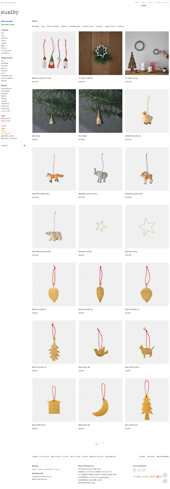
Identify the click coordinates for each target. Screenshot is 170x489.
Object (4, 80)
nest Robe (5, 91)
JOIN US (143, 2)
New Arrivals (7, 21)
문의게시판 (150, 456)
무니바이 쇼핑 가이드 (9, 3)
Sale (3, 116)
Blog (3, 131)
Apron (3, 68)
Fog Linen (5, 108)
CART (151, 2)
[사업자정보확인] (103, 477)
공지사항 (142, 456)
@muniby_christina (9, 138)
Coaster (99, 26)
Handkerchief (6, 75)
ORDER (158, 2)
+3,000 (144, 5)
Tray (3, 73)
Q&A (3, 128)
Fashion (121, 26)
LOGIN (136, 2)
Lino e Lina (5, 111)
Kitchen (4, 65)
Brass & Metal (7, 78)
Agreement (49, 469)
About (35, 469)
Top (2, 35)
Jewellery (5, 53)
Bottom (4, 38)
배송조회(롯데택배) (163, 456)
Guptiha (4, 93)
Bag (2, 45)
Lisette (4, 101)
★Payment (5, 118)
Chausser (5, 106)
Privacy (57, 469)
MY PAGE (166, 2)
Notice (4, 126)
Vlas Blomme (6, 88)
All (2, 33)
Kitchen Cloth (88, 26)
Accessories (6, 50)
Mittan (3, 98)
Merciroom (5, 121)
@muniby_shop (7, 136)
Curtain (4, 70)
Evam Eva (5, 103)
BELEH (3, 96)
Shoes (3, 48)
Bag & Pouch (110, 26)
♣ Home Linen (7, 24)
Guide (41, 469)
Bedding (4, 63)
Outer (3, 43)
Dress (3, 40)
